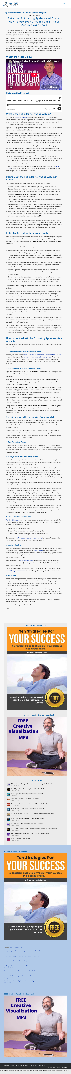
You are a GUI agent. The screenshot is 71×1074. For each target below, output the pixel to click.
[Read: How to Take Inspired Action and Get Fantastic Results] (8, 819)
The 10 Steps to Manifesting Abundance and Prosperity (27, 824)
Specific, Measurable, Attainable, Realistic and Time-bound (42, 355)
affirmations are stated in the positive (29, 538)
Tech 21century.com (21, 117)
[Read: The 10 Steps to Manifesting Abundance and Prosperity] (8, 824)
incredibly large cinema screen (16, 571)
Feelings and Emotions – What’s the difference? (25, 799)
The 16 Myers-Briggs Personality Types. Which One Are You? (28, 789)
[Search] (63, 4)
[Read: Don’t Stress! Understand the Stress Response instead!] (8, 809)
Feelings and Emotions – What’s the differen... (17, 966)
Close (5, 1072)
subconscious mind (16, 146)
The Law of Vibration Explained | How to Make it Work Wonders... (23, 976)
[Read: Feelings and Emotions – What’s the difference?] (8, 799)
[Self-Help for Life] (9, 4)
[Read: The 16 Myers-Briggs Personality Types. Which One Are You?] (8, 789)
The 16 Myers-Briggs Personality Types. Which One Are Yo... (21, 956)
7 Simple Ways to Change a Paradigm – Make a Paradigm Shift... (23, 951)
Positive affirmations (12, 520)
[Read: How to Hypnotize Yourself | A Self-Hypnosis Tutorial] (8, 794)
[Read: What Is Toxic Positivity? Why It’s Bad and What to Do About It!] (8, 804)
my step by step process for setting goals (37, 357)
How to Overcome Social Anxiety (20, 838)
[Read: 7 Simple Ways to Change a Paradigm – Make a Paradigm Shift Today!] (8, 784)
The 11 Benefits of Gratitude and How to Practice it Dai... (21, 971)
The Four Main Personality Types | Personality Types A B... (21, 981)
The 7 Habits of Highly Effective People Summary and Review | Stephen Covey (34, 829)
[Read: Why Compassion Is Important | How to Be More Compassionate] (8, 834)
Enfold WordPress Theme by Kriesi (39, 1065)
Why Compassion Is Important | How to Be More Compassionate (30, 833)
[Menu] (67, 4)
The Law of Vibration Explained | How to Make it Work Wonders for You (32, 814)
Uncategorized (34, 15)
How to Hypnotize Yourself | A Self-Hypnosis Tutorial (27, 794)
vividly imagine (38, 550)
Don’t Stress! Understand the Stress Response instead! (27, 809)
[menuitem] (63, 4)
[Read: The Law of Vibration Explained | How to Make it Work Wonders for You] (8, 814)
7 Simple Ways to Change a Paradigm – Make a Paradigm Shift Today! (31, 784)
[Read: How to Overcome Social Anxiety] (8, 839)
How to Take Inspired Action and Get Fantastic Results (27, 818)
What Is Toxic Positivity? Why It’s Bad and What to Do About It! (29, 804)
